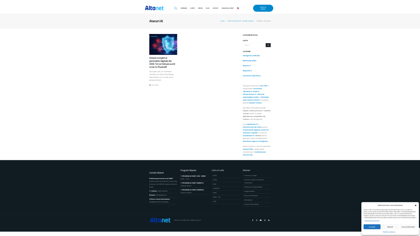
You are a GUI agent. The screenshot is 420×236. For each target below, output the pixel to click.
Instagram (264, 220)
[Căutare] (268, 45)
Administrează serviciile (372, 221)
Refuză (390, 227)
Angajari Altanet (249, 191)
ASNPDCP (216, 188)
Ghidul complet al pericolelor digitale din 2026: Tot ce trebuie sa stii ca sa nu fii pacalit (162, 62)
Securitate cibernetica (252, 76)
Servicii (200, 8)
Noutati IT (247, 66)
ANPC (215, 193)
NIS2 (214, 184)
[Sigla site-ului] (154, 8)
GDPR (215, 180)
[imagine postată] (163, 44)
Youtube (260, 220)
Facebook (252, 220)
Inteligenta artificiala (251, 56)
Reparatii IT (247, 71)
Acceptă (372, 227)
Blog (207, 8)
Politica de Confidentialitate (253, 187)
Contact (216, 8)
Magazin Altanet (228, 8)
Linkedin (268, 220)
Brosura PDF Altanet (250, 196)
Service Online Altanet (251, 204)
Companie (183, 8)
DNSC (215, 175)
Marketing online (249, 61)
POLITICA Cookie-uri (389, 232)
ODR (214, 201)
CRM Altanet (248, 200)
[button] (416, 205)
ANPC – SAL (217, 197)
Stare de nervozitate (256, 220)
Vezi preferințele (408, 227)
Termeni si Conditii (250, 175)
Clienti (192, 8)
